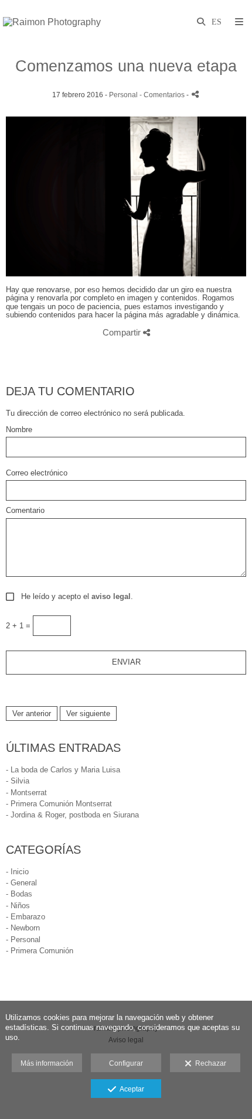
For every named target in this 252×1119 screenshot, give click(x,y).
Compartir (123, 332)
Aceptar (130, 1089)
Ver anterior (31, 713)
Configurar (126, 1063)
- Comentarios (162, 94)
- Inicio (17, 871)
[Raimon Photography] (52, 22)
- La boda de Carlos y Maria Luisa (63, 769)
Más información (47, 1063)
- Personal (23, 939)
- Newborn (23, 927)
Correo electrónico (36, 473)
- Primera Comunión (39, 950)
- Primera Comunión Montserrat (59, 803)
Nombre (19, 430)
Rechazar (209, 1063)
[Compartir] (195, 94)
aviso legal (111, 596)
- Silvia (17, 780)
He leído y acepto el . (74, 597)
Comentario (25, 511)
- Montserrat (26, 792)
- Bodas (19, 893)
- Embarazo (25, 916)
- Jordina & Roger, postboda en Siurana (72, 814)
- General (21, 882)
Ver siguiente (88, 713)
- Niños (18, 905)
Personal (123, 94)
